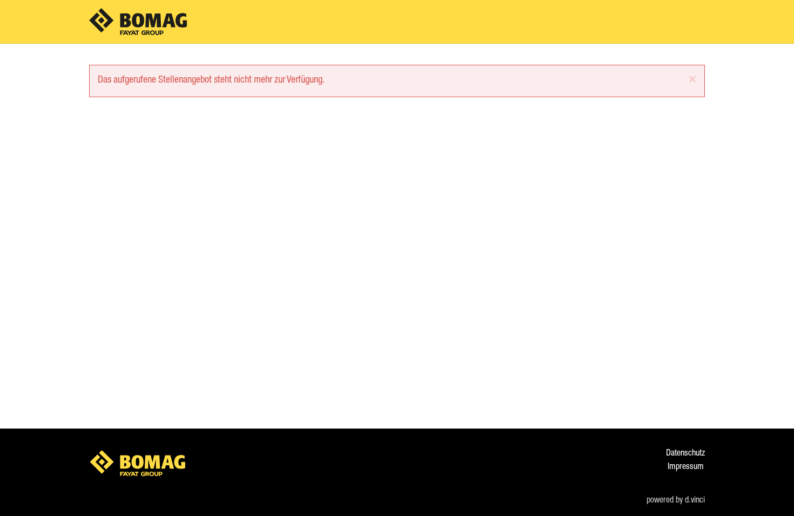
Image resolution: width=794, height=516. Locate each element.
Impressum (686, 467)
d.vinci (695, 501)
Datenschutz (685, 454)
